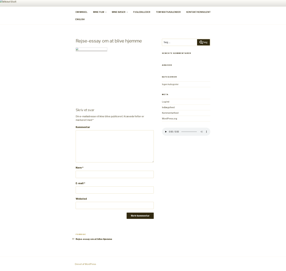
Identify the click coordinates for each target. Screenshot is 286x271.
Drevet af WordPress (85, 264)
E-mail (80, 183)
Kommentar (83, 127)
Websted (81, 198)
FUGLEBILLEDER (141, 12)
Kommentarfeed (170, 113)
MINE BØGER (118, 12)
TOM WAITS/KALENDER (168, 12)
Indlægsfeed (168, 107)
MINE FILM (98, 12)
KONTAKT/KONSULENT (198, 12)
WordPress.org (169, 118)
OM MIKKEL (81, 12)
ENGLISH (80, 19)
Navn (79, 167)
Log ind (165, 101)
